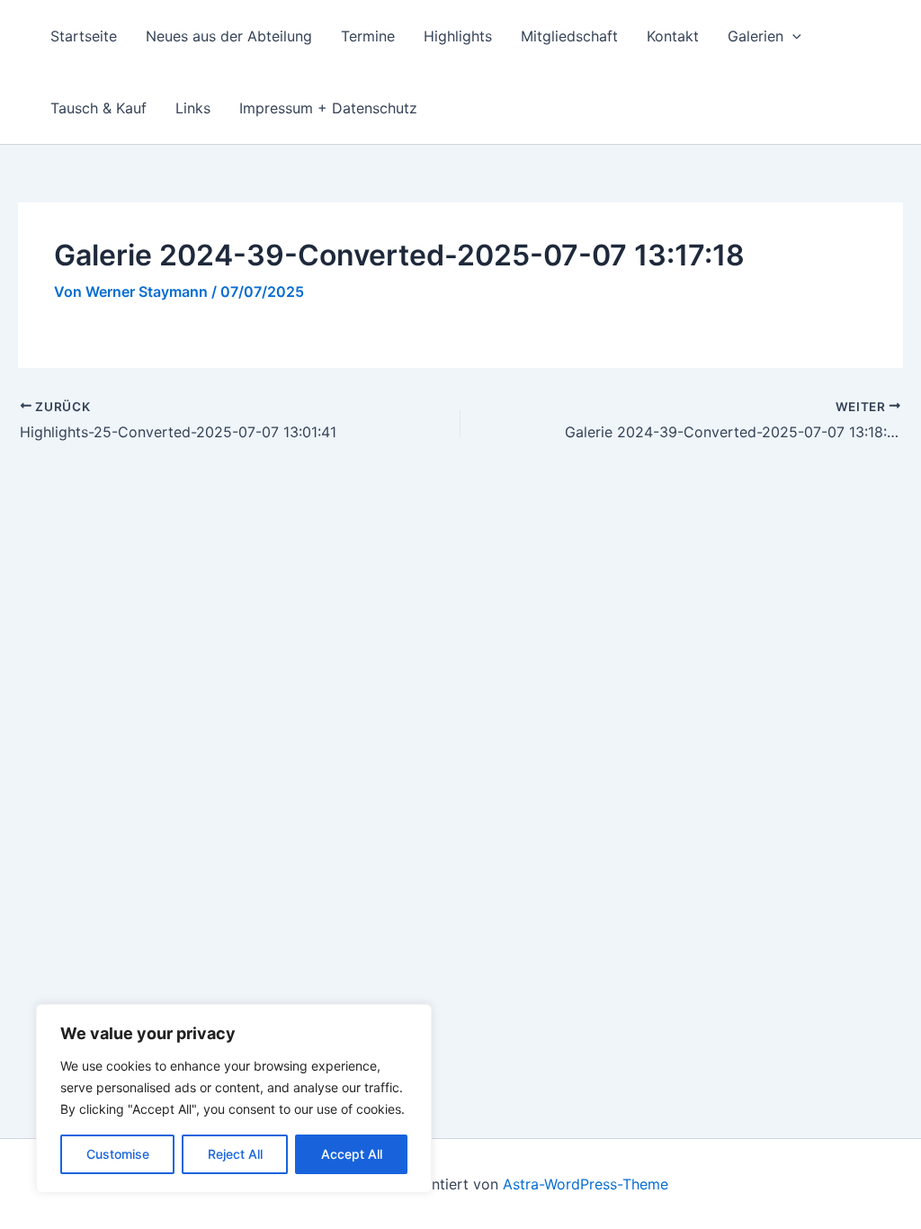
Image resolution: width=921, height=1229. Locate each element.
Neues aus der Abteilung (229, 36)
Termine (368, 36)
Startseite (83, 36)
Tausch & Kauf (98, 108)
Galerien (755, 36)
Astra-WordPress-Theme (585, 1184)
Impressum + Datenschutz (328, 108)
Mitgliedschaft (569, 36)
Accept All (351, 1154)
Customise (117, 1154)
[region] (234, 1098)
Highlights (458, 36)
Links (192, 108)
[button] (792, 36)
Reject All (235, 1154)
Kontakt (673, 36)
